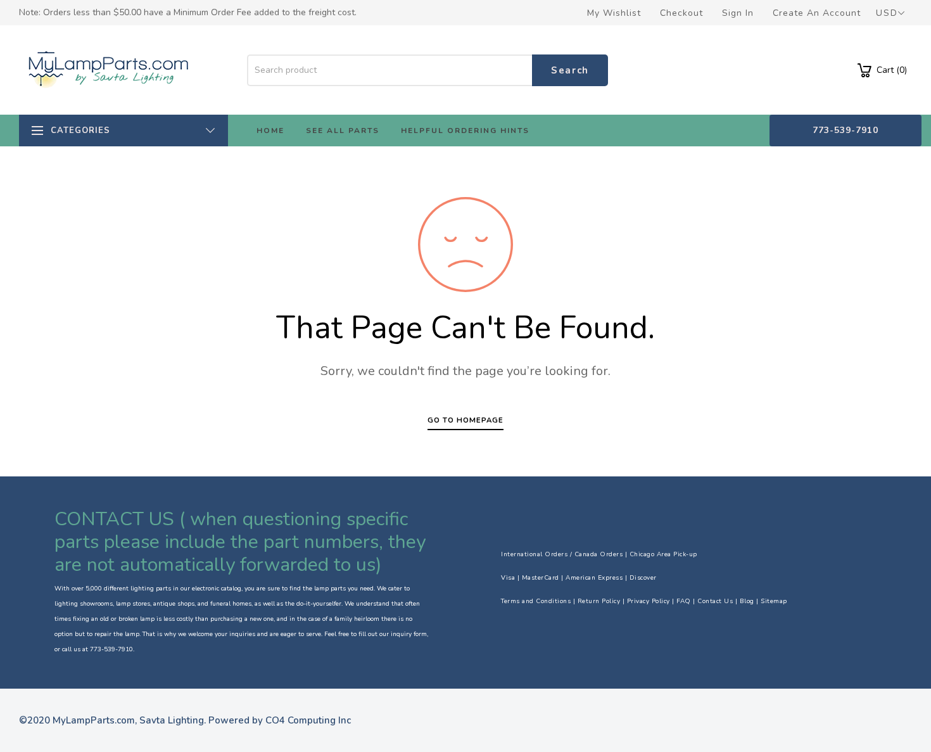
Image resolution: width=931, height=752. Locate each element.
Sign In (738, 13)
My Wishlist (614, 13)
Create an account (817, 13)
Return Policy (599, 601)
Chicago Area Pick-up (663, 554)
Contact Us (715, 601)
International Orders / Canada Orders (562, 554)
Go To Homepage (466, 420)
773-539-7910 (845, 130)
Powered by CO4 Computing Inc (279, 720)
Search (570, 70)
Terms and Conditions (536, 601)
